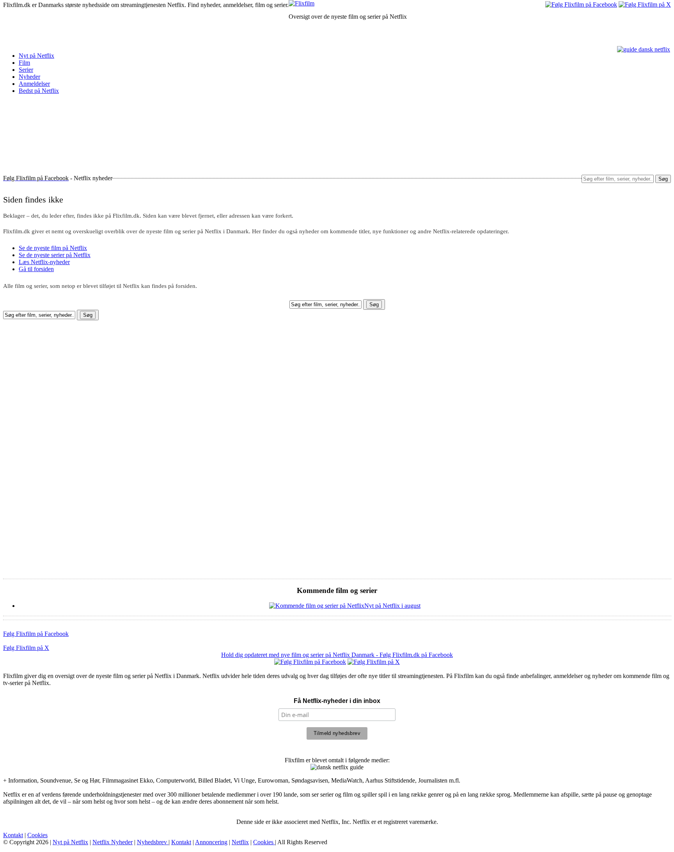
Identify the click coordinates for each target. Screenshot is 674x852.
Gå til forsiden (36, 269)
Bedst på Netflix (39, 90)
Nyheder (29, 76)
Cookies (37, 835)
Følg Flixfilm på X (26, 647)
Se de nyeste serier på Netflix (54, 255)
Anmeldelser (34, 83)
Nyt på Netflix (36, 55)
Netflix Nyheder (112, 842)
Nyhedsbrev (152, 842)
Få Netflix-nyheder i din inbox (337, 701)
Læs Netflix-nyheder (44, 262)
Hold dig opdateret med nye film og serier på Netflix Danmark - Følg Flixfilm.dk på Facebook (337, 654)
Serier (26, 69)
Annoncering (211, 842)
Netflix (240, 842)
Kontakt (13, 835)
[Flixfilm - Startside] (301, 3)
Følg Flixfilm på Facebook (36, 633)
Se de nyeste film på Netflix (53, 248)
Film (24, 62)
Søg (663, 179)
